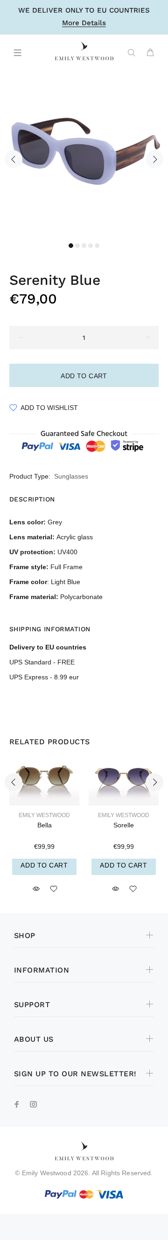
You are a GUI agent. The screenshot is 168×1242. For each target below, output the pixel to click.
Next (154, 159)
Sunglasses (71, 476)
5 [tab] (97, 245)
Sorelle (123, 825)
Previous (13, 159)
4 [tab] (90, 245)
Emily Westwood (44, 815)
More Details (84, 23)
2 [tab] (77, 245)
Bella (44, 825)
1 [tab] (71, 245)
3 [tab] (84, 245)
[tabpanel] (84, 154)
